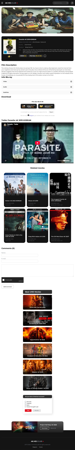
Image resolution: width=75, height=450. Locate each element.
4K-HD (10, 3)
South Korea (28, 44)
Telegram (31, 115)
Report (51, 112)
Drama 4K (43, 42)
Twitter (41, 447)
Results (37, 410)
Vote (28, 410)
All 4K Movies (36, 42)
